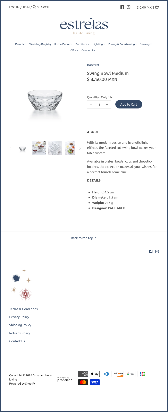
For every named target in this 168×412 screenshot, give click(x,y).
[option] (22, 148)
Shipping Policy (20, 325)
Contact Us (17, 341)
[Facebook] (122, 6)
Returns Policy (19, 333)
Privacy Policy (19, 317)
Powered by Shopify (22, 383)
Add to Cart (128, 104)
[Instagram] (128, 6)
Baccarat (93, 64)
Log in (14, 7)
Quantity (99, 97)
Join (26, 7)
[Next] (79, 148)
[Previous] (10, 148)
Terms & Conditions (23, 309)
